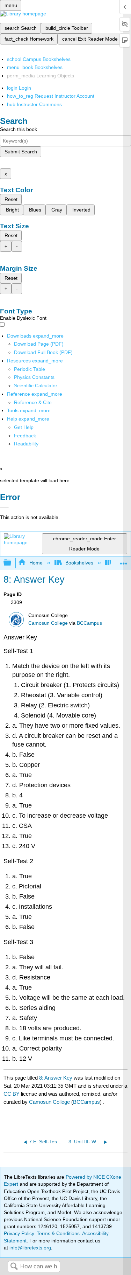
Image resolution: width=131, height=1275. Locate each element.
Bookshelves (79, 563)
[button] (25, 435)
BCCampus (89, 623)
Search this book (18, 129)
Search (14, 1266)
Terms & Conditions (58, 1233)
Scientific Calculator (35, 385)
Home (36, 563)
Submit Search (21, 151)
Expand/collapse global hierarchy (12, 563)
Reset (11, 199)
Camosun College (48, 623)
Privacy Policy (19, 1233)
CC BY (12, 1094)
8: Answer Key (55, 1078)
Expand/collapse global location (124, 560)
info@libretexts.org (29, 1247)
